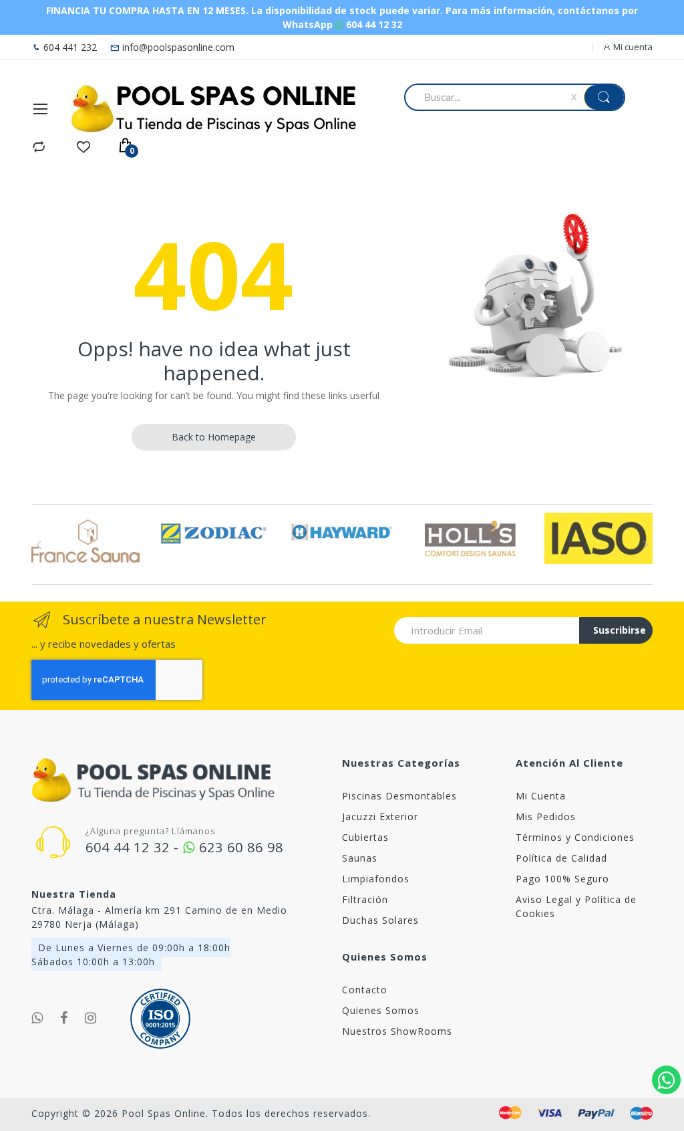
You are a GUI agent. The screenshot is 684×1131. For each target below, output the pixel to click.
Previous (39, 544)
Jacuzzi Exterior (380, 816)
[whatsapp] (37, 1018)
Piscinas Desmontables (399, 795)
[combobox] (490, 97)
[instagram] (91, 1018)
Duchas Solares (380, 920)
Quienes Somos (380, 1010)
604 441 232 (69, 47)
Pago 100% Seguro (562, 878)
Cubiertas (365, 837)
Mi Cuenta (541, 795)
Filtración (365, 899)
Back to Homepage (214, 436)
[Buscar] (604, 97)
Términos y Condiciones (575, 837)
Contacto (364, 989)
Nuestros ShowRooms (397, 1031)
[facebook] (64, 1018)
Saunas (359, 858)
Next (645, 544)
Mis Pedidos (546, 816)
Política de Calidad (561, 858)
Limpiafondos (375, 878)
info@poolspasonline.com (177, 47)
